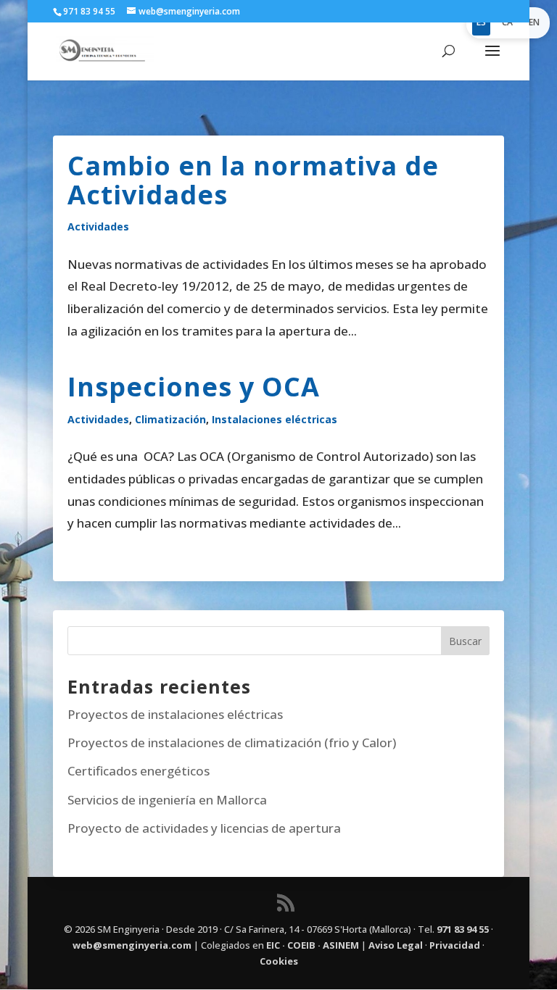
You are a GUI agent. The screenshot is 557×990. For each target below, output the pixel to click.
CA (507, 22)
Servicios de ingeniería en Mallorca (167, 799)
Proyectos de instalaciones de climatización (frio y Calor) (231, 742)
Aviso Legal (395, 945)
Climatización (170, 419)
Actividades (98, 226)
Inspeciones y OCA (193, 386)
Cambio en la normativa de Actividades (253, 180)
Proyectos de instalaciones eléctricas (175, 714)
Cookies (279, 961)
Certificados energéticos (138, 770)
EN (534, 22)
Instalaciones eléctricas (274, 419)
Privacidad (454, 945)
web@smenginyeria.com (132, 945)
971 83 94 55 (463, 929)
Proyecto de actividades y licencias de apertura (204, 828)
